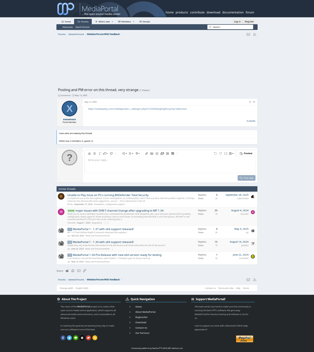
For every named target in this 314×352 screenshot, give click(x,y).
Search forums (82, 27)
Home (68, 21)
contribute (197, 12)
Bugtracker (141, 317)
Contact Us (141, 327)
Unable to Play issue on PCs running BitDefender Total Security (108, 195)
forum (250, 12)
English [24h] (82, 288)
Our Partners (142, 333)
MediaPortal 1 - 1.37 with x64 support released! (103, 229)
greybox (245, 245)
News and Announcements (98, 235)
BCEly (70, 204)
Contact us (210, 288)
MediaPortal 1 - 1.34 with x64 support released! (103, 242)
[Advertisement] (156, 63)
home (170, 12)
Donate (146, 21)
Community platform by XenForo (157, 348)
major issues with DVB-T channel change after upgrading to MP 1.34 (119, 210)
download (213, 12)
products (182, 12)
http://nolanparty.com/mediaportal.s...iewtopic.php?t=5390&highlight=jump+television (137, 108)
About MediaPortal (145, 311)
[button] (112, 21)
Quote (252, 120)
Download (140, 322)
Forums (84, 21)
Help (238, 288)
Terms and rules (226, 288)
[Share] (250, 102)
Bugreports (97, 222)
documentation (233, 12)
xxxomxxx (65, 95)
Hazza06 (71, 222)
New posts (67, 27)
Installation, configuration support (109, 204)
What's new (104, 21)
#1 (254, 102)
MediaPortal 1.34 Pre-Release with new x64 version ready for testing (117, 255)
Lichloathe (244, 258)
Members (126, 21)
